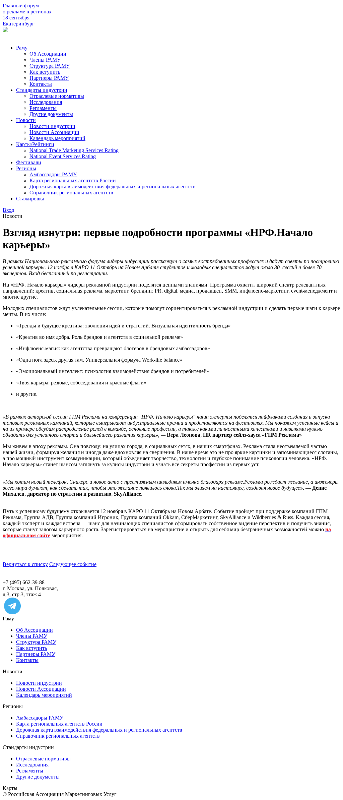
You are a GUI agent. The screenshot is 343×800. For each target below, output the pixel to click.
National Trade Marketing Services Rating (74, 150)
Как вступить (44, 72)
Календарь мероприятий (57, 138)
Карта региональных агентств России (72, 180)
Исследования (45, 102)
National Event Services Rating (62, 156)
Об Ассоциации (47, 54)
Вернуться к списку (25, 564)
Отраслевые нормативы (56, 96)
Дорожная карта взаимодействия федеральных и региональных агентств (112, 186)
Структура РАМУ (49, 66)
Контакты (40, 84)
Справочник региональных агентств (71, 192)
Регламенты (43, 108)
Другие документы (51, 114)
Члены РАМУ (45, 60)
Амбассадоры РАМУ (53, 174)
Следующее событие (72, 564)
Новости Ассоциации (54, 132)
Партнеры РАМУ (49, 78)
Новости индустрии (52, 126)
